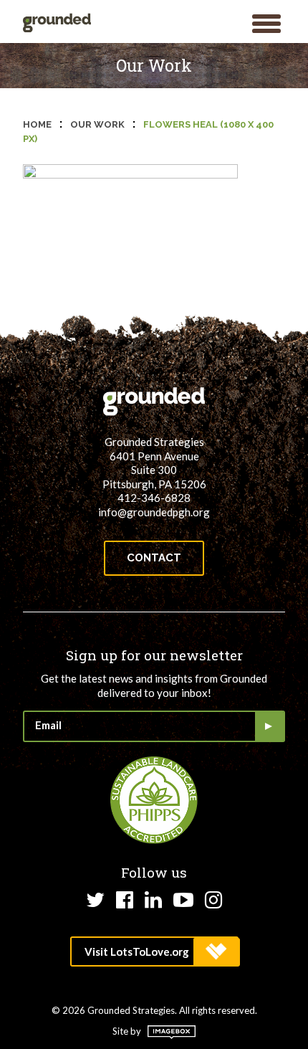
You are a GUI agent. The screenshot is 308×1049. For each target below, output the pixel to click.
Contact (154, 557)
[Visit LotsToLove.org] (154, 951)
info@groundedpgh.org (154, 511)
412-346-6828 (154, 497)
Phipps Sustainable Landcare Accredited (154, 800)
